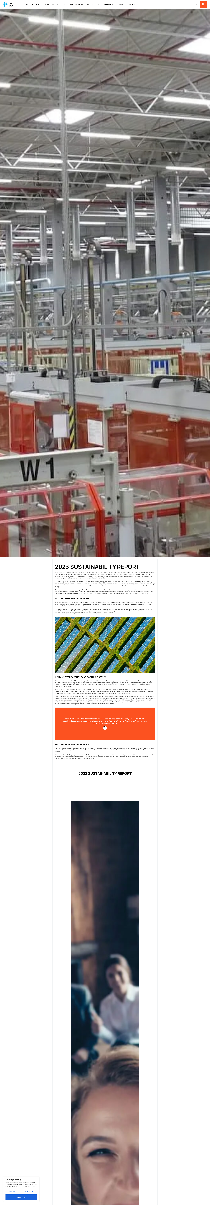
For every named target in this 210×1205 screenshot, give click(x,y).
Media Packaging (93, 4)
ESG (64, 4)
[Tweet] (105, 728)
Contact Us (132, 4)
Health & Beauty (76, 4)
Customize (13, 1191)
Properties (108, 4)
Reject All (29, 1191)
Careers (120, 4)
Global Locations (52, 4)
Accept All (21, 1197)
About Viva (36, 4)
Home (26, 4)
